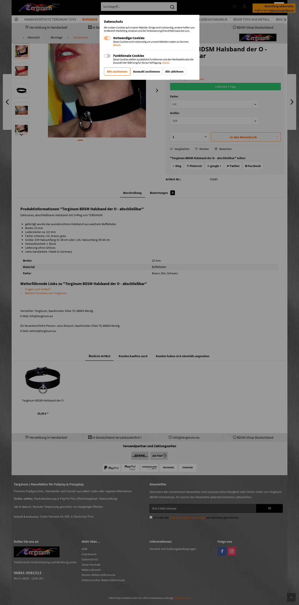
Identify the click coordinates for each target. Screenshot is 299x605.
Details (117, 45)
